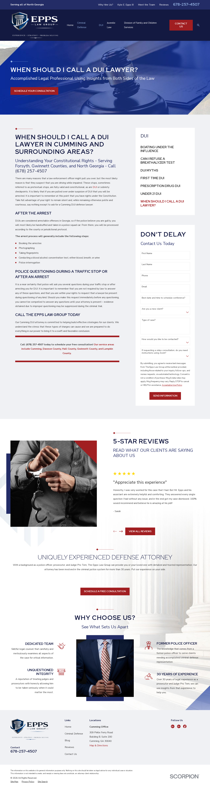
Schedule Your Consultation (34, 90)
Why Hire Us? (105, 4)
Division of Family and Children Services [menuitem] (140, 25)
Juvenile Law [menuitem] (111, 25)
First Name (147, 253)
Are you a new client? (152, 309)
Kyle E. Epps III (125, 4)
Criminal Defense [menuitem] (81, 25)
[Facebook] (184, 726)
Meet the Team (146, 4)
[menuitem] (165, 149)
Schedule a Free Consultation (105, 591)
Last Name (147, 264)
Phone (145, 275)
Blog (67, 740)
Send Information (165, 395)
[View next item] (121, 531)
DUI (95, 187)
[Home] (34, 25)
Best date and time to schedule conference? (163, 298)
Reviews (164, 4)
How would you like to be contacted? (160, 339)
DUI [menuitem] (101, 25)
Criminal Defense (74, 733)
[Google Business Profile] (172, 726)
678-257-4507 (186, 4)
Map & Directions (98, 745)
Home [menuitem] (70, 25)
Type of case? (148, 320)
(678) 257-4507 (31, 171)
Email (144, 286)
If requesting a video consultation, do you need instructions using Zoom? (165, 351)
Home (68, 726)
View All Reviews (140, 531)
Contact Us (181, 25)
